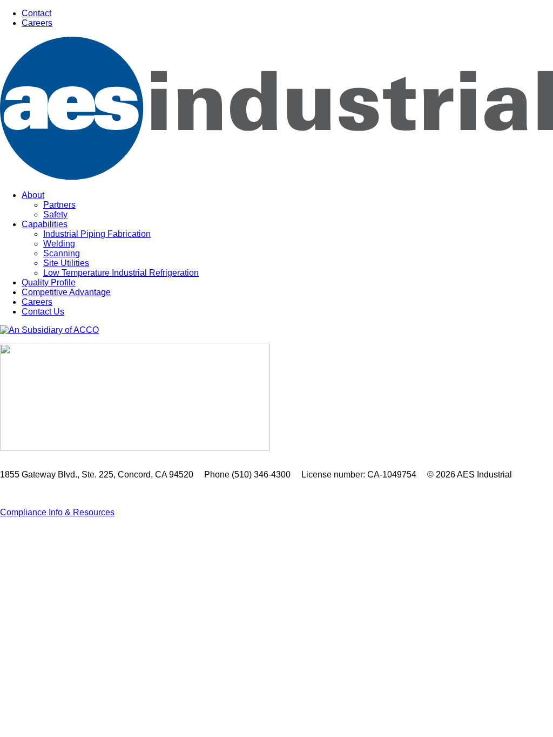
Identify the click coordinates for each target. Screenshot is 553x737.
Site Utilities (66, 263)
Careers (37, 23)
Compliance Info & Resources (57, 512)
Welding (59, 243)
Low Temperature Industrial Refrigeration (121, 272)
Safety (55, 214)
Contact (36, 13)
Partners (59, 204)
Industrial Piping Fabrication (97, 233)
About (33, 195)
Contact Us (43, 311)
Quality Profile (49, 282)
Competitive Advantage (66, 292)
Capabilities (45, 224)
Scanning (61, 253)
